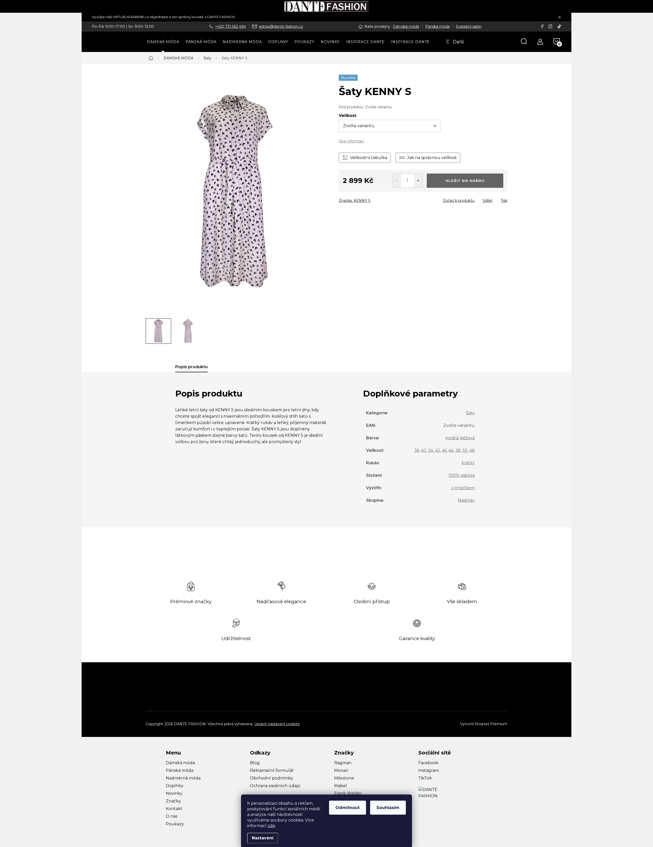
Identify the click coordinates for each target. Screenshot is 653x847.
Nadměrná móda (183, 778)
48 (472, 450)
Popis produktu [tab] (191, 366)
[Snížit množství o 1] (397, 181)
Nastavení (262, 838)
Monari (341, 770)
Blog (255, 762)
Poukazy (175, 824)
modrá (451, 437)
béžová (467, 437)
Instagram (428, 770)
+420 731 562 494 (230, 26)
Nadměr (466, 500)
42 (437, 450)
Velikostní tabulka (368, 157)
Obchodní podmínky (271, 778)
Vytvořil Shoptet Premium (483, 724)
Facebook (428, 762)
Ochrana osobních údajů (275, 785)
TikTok (425, 778)
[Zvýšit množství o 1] (418, 181)
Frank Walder (348, 793)
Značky (173, 801)
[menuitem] (163, 42)
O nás (171, 816)
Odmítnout (347, 807)
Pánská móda (437, 26)
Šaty (470, 413)
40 (423, 450)
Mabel (340, 785)
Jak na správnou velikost (432, 157)
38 (458, 450)
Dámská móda (406, 26)
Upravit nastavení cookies (276, 724)
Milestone (344, 778)
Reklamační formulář (272, 770)
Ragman (342, 762)
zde (271, 825)
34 (430, 450)
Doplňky (174, 785)
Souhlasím (387, 807)
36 (416, 450)
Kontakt (174, 808)
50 (465, 450)
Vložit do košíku (465, 181)
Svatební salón (469, 26)
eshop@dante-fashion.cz (281, 26)
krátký (468, 462)
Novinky (174, 793)
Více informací (351, 141)
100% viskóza (461, 475)
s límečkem (463, 487)
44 (451, 450)
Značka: (354, 200)
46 (444, 450)
